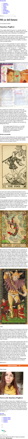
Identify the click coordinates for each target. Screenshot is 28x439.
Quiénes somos (7, 417)
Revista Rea (3, 0)
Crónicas (5, 3)
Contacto (5, 420)
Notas (4, 6)
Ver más (2, 413)
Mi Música (5, 10)
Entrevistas (5, 4)
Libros (4, 9)
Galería (5, 7)
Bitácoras (5, 13)
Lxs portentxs (6, 11)
